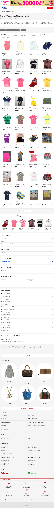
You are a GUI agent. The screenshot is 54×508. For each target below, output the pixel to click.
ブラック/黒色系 (6, 294)
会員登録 (50, 8)
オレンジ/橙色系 (6, 322)
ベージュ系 (5, 304)
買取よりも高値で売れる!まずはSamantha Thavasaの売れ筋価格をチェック (12, 340)
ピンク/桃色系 (6, 317)
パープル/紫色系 (6, 312)
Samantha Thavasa (5, 261)
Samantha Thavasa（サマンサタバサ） (9, 30)
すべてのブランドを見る (27, 409)
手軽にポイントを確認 (45, 494)
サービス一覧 (3, 499)
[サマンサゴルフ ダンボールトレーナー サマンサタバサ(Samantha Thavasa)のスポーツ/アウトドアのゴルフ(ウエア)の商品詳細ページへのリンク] (20, 138)
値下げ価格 (3, 252)
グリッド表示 (32, 35)
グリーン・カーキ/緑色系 (8, 306)
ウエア (22, 30)
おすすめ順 (23, 35)
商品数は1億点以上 (9, 487)
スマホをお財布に (27, 494)
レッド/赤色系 (6, 319)
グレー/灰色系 (6, 299)
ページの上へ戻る (27, 356)
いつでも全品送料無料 (26, 487)
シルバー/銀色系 (6, 325)
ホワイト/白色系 (6, 296)
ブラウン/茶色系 (6, 301)
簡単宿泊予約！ (45, 487)
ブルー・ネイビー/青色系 (8, 309)
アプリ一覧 (30, 499)
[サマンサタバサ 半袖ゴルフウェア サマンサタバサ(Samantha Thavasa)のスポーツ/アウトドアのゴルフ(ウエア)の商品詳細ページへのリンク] (34, 64)
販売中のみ (17, 35)
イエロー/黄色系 (6, 314)
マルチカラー (6, 330)
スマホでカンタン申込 (8, 494)
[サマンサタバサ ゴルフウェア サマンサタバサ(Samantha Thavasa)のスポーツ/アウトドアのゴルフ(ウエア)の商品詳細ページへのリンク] (7, 176)
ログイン (44, 8)
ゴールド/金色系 (6, 327)
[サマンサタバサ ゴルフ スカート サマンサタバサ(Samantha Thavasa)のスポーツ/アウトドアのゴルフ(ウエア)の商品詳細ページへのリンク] (47, 138)
